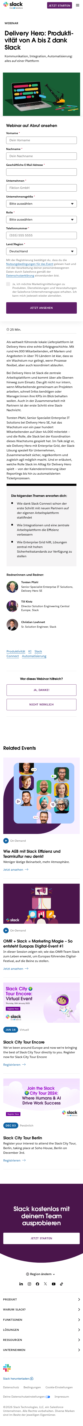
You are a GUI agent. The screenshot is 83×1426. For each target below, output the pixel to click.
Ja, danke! (42, 690)
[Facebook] (37, 1285)
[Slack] (13, 5)
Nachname (14, 149)
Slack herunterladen (16, 1378)
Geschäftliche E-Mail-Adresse (25, 165)
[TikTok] (62, 1285)
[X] (45, 1285)
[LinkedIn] (21, 1285)
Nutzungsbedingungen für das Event (29, 264)
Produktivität (16, 651)
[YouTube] (53, 1285)
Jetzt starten (59, 5)
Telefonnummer (17, 228)
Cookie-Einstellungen (59, 1387)
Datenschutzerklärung (20, 275)
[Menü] (77, 5)
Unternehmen (16, 180)
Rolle (10, 212)
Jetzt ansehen (41, 308)
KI (29, 651)
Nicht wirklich (41, 704)
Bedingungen (32, 1387)
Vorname (13, 133)
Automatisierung (34, 656)
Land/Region (15, 244)
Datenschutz (11, 1387)
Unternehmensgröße (20, 196)
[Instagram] (29, 1285)
